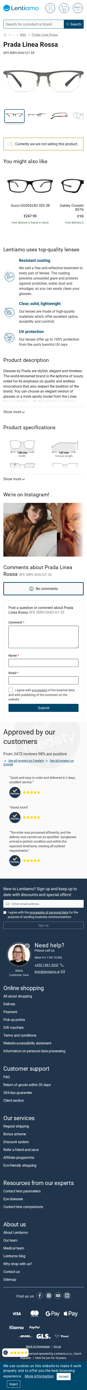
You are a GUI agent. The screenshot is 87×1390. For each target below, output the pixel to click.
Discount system (16, 1141)
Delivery (9, 1004)
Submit (43, 707)
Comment (16, 622)
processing (39, 690)
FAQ (6, 1076)
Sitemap (9, 1279)
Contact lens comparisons (23, 1206)
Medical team (13, 1248)
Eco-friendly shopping (19, 1165)
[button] (14, 116)
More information (39, 1376)
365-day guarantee (17, 1092)
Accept (63, 1376)
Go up (57, 1347)
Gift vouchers (13, 1027)
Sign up (43, 925)
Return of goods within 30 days (27, 1084)
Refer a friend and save (20, 1149)
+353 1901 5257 (47, 965)
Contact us (11, 1271)
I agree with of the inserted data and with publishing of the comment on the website (41, 694)
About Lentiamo (15, 1232)
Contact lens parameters (21, 1191)
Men (23, 34)
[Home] (5, 34)
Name (13, 655)
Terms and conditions (19, 1035)
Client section (13, 1100)
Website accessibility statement (27, 1043)
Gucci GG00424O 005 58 (30, 206)
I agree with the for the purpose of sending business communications (43, 914)
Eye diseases (13, 1198)
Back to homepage (38, 1347)
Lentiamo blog (14, 1256)
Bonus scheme (14, 1134)
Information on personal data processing (34, 1051)
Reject (13, 1384)
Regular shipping (16, 1126)
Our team (10, 1240)
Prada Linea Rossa (45, 34)
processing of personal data (49, 912)
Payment (10, 1012)
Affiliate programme (18, 1157)
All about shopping (17, 996)
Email (13, 673)
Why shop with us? (17, 1264)
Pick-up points (14, 1019)
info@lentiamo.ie (47, 971)
